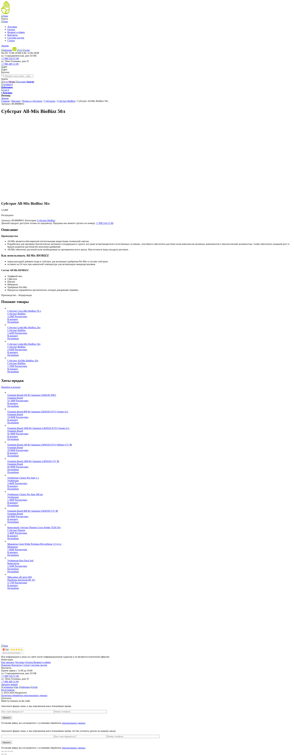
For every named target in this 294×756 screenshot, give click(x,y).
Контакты (12, 35)
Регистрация (7, 690)
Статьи (11, 40)
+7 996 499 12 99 (10, 64)
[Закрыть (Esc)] (2, 751)
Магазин (15, 101)
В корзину (12, 319)
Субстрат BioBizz (66, 101)
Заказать (6, 717)
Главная (5, 101)
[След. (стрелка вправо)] (5, 754)
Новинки (6, 665)
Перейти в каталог (11, 387)
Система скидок (15, 37)
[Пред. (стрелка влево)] (2, 754)
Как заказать (7, 662)
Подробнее (13, 322)
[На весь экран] (8, 751)
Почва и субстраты (32, 101)
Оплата (11, 29)
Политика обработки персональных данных (24, 695)
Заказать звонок (9, 684)
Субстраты (49, 101)
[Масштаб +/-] (11, 751)
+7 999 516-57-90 (10, 58)
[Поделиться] (5, 751)
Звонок (5, 45)
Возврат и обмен (16, 32)
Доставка (12, 26)
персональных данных (73, 723)
